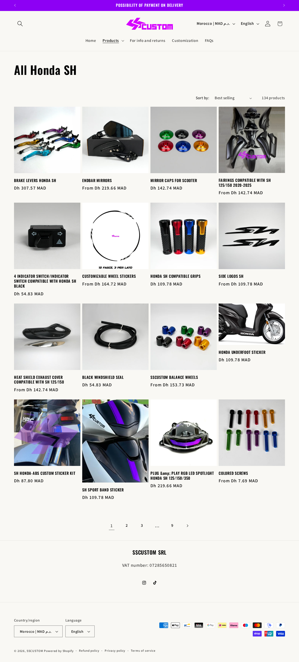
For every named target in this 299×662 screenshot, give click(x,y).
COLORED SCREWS (233, 473)
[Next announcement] (284, 5)
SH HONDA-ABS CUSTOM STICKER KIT (44, 473)
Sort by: (202, 97)
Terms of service (143, 651)
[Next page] (187, 525)
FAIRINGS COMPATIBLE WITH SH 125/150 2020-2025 (245, 183)
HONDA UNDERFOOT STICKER (242, 352)
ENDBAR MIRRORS (97, 180)
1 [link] (111, 526)
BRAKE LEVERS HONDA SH (35, 180)
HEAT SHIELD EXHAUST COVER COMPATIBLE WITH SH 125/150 (39, 380)
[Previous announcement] (15, 5)
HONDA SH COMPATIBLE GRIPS (175, 276)
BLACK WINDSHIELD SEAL (103, 377)
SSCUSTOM (35, 651)
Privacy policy (115, 651)
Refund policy (89, 651)
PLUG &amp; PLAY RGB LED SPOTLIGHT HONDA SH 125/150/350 (182, 476)
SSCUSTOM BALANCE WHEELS (174, 377)
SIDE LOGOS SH (231, 276)
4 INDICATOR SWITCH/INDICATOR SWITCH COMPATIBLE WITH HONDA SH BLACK (45, 281)
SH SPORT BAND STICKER (103, 489)
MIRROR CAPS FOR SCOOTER (173, 180)
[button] (20, 24)
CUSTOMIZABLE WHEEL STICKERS (109, 276)
